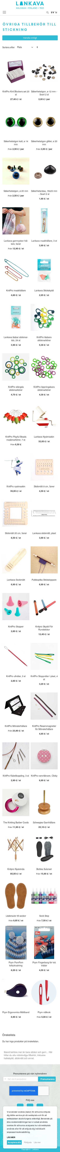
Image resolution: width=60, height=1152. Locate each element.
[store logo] (30, 5)
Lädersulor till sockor (16, 915)
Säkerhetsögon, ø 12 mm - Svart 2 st (44, 93)
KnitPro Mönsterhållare (16, 725)
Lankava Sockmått (16, 579)
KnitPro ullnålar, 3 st (16, 676)
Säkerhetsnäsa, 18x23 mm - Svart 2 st (44, 192)
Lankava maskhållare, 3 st (44, 240)
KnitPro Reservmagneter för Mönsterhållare (44, 727)
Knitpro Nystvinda (15, 869)
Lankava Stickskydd (44, 290)
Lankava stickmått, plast (44, 533)
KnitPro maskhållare (16, 290)
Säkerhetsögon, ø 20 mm (16, 190)
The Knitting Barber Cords (16, 822)
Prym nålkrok (44, 1012)
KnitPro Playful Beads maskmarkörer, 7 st (15, 438)
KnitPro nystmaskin (16, 486)
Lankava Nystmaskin (44, 436)
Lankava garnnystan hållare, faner (16, 242)
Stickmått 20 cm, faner (16, 533)
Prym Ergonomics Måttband (15, 1012)
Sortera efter (8, 47)
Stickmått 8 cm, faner (44, 486)
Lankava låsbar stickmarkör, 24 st (16, 339)
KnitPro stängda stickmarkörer (16, 388)
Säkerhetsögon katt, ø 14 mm (16, 143)
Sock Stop (44, 915)
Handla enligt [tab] (30, 37)
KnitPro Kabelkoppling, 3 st (16, 775)
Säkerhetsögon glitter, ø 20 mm (44, 143)
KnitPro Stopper (16, 626)
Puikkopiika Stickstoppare (44, 579)
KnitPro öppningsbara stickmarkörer (44, 388)
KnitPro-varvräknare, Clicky (44, 775)
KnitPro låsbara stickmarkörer (44, 339)
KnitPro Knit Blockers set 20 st (15, 93)
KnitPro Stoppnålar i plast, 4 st (44, 678)
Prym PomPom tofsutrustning (16, 964)
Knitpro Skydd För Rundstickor (44, 628)
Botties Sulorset (44, 869)
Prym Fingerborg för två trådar (44, 964)
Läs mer (37, 1142)
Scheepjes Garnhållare (44, 822)
